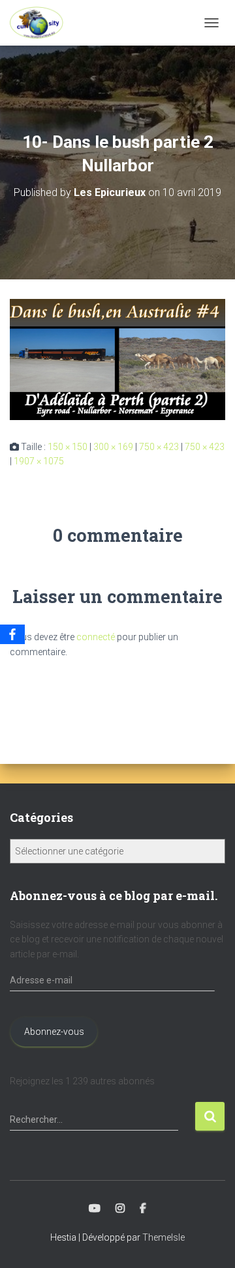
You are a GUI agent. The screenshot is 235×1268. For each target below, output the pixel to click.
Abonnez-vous (54, 1031)
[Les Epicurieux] (41, 23)
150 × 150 (67, 447)
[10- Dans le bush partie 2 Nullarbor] (117, 358)
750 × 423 (159, 447)
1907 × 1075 (39, 461)
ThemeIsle (163, 1237)
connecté (95, 637)
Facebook (143, 1209)
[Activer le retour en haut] (209, 1242)
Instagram (120, 1209)
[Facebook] (12, 634)
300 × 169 (113, 447)
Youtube (94, 1209)
